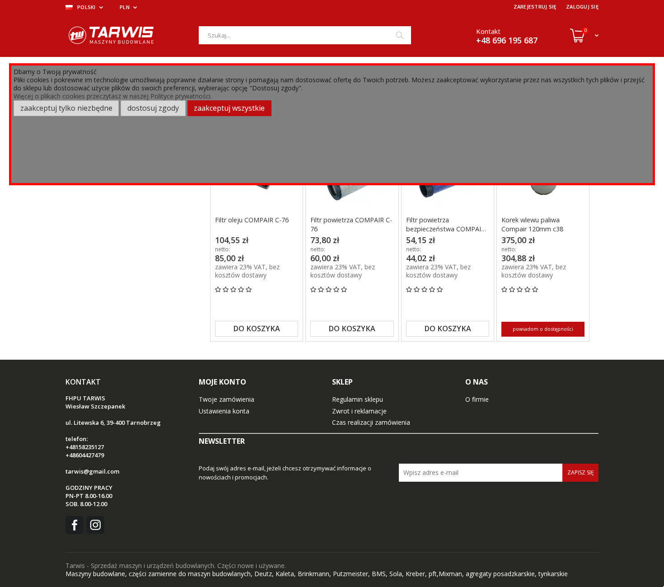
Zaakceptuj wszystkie (229, 108)
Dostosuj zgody (153, 108)
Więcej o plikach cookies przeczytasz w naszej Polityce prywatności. (113, 96)
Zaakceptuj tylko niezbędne (66, 108)
